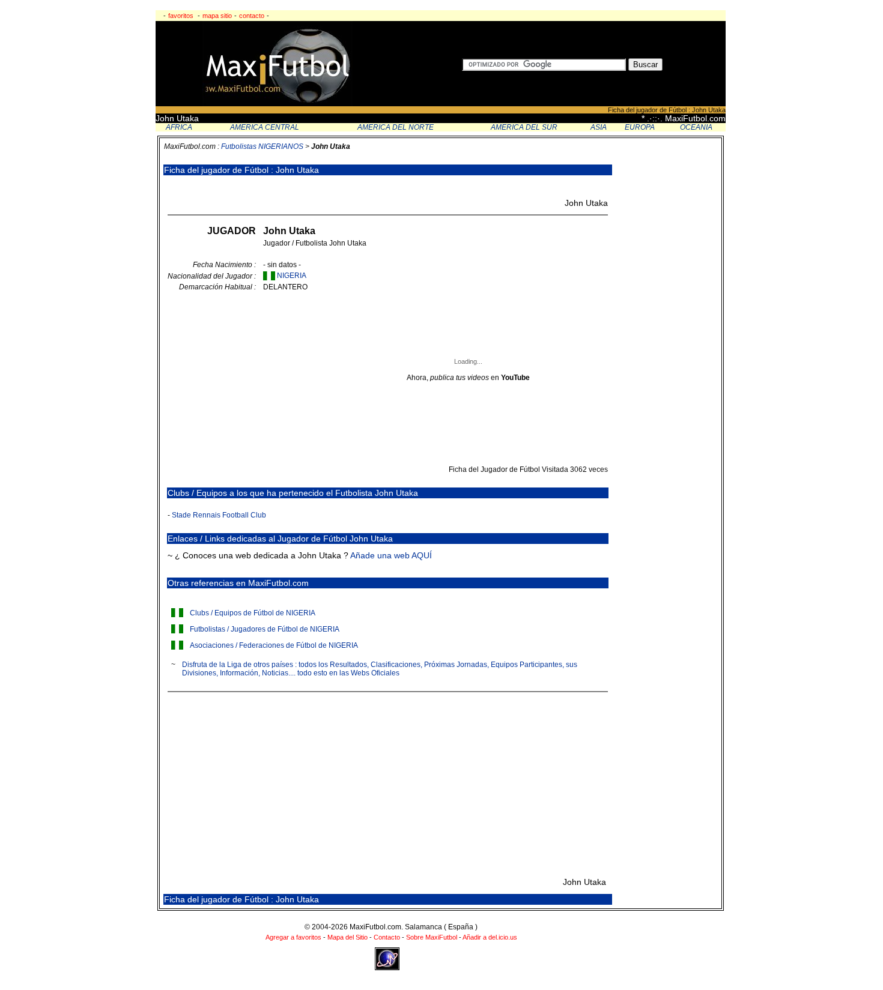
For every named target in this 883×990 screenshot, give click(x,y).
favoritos (180, 15)
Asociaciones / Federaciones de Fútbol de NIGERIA (274, 645)
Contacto (387, 937)
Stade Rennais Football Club (219, 515)
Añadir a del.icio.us (490, 937)
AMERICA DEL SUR (524, 127)
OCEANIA (696, 127)
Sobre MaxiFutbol (431, 937)
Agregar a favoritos (293, 937)
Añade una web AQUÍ (391, 555)
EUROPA (640, 127)
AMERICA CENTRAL (264, 127)
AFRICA (179, 127)
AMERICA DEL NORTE (395, 127)
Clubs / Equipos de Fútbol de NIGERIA (252, 613)
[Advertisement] (310, 187)
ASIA (598, 127)
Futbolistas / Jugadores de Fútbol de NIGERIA (264, 629)
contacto (251, 15)
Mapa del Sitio (347, 937)
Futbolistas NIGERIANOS (262, 146)
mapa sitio (217, 15)
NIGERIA (291, 275)
